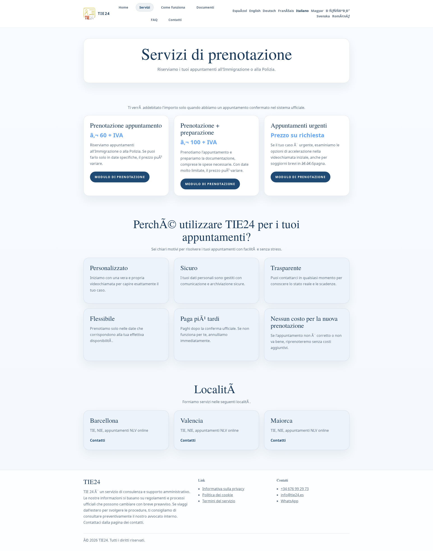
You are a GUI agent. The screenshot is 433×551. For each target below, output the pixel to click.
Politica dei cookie (217, 494)
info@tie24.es (292, 494)
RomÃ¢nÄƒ (341, 16)
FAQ (154, 20)
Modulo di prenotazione (120, 177)
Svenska (323, 16)
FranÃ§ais (286, 10)
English (254, 10)
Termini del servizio (218, 500)
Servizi (144, 7)
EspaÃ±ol (240, 10)
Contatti (175, 20)
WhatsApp (289, 500)
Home (123, 7)
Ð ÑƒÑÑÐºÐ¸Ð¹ (338, 10)
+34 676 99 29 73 (295, 488)
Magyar (317, 10)
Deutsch (269, 10)
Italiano (302, 10)
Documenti (205, 7)
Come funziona (173, 7)
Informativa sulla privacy (223, 488)
